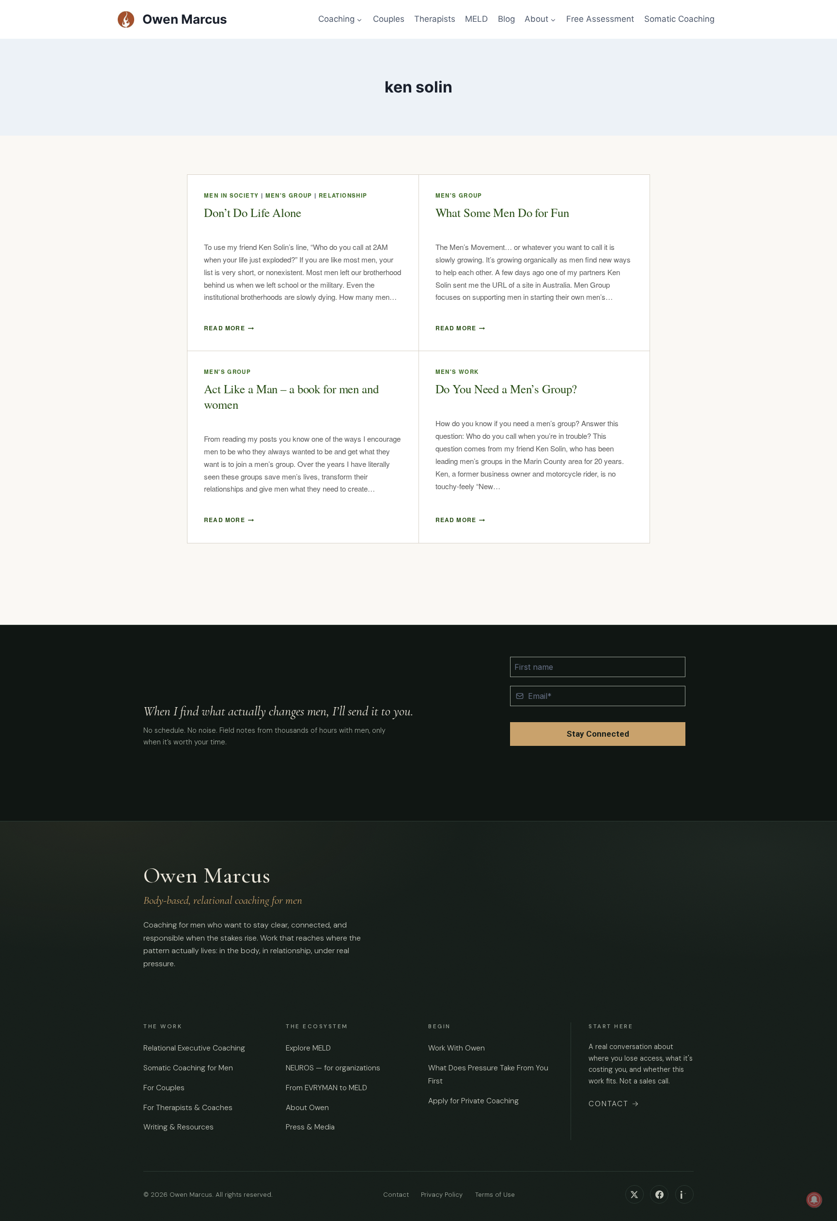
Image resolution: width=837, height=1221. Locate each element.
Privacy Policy (442, 1194)
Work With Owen (456, 1048)
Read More (229, 328)
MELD (476, 19)
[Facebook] (659, 1194)
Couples (388, 19)
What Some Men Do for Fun (502, 212)
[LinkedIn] (684, 1194)
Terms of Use (495, 1194)
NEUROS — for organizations (333, 1068)
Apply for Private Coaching (473, 1101)
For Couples (164, 1088)
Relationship (343, 195)
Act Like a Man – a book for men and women (291, 396)
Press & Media (310, 1127)
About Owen (307, 1108)
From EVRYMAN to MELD (326, 1088)
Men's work (457, 372)
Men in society (231, 195)
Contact (614, 1104)
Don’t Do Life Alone (252, 212)
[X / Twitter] (634, 1194)
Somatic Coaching (679, 19)
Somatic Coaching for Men (188, 1068)
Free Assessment (600, 19)
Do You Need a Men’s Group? (506, 389)
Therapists (434, 19)
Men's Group (288, 195)
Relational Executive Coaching (194, 1048)
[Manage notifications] (814, 1199)
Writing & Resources (178, 1127)
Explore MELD (308, 1048)
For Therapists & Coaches (187, 1108)
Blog (506, 19)
